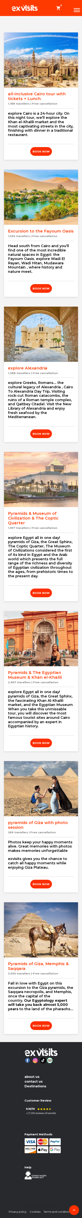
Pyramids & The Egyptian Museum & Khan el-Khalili (35, 675)
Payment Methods (38, 1134)
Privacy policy (17, 1211)
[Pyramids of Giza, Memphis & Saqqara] (41, 929)
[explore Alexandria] (41, 334)
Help (27, 1167)
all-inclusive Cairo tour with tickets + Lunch (37, 96)
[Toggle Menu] (77, 10)
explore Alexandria (27, 368)
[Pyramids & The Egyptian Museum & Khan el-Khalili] (41, 638)
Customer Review (37, 1100)
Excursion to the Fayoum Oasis (41, 231)
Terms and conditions (57, 1211)
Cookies (35, 1211)
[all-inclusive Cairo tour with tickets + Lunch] (41, 60)
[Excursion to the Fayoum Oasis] (41, 197)
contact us (33, 1081)
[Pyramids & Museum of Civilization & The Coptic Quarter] (41, 479)
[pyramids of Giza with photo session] (41, 788)
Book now (41, 151)
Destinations (35, 1086)
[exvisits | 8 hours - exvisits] (24, 8)
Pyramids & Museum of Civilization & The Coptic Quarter (33, 518)
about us (31, 1077)
